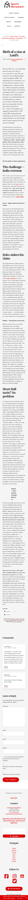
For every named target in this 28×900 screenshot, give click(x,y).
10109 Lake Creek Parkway (14, 807)
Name (5, 730)
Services (14, 850)
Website (5, 748)
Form (14, 855)
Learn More (20, 898)
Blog (14, 857)
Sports (17, 619)
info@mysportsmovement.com (14, 814)
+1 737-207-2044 (14, 812)
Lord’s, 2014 (19, 197)
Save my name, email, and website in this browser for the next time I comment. (13, 758)
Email (4, 739)
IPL (13, 621)
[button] (14, 836)
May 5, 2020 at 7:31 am (10, 647)
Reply (6, 667)
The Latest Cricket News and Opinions (14, 619)
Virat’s (17, 184)
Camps (14, 852)
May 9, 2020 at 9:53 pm (10, 676)
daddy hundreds (11, 278)
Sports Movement (14, 5)
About (14, 859)
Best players (12, 619)
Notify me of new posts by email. (11, 774)
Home (14, 848)
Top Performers (20, 620)
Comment (6, 706)
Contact (14, 861)
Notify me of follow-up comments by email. (12, 767)
